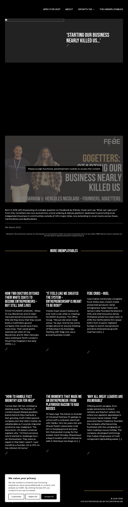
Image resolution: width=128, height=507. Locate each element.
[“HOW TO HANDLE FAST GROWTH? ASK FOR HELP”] (23, 412)
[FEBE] (18, 9)
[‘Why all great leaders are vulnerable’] (105, 412)
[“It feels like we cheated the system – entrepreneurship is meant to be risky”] (64, 310)
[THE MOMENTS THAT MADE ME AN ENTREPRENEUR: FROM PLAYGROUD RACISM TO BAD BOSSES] (64, 412)
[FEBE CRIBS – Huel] (105, 310)
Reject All (32, 496)
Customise (16, 496)
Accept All (49, 496)
